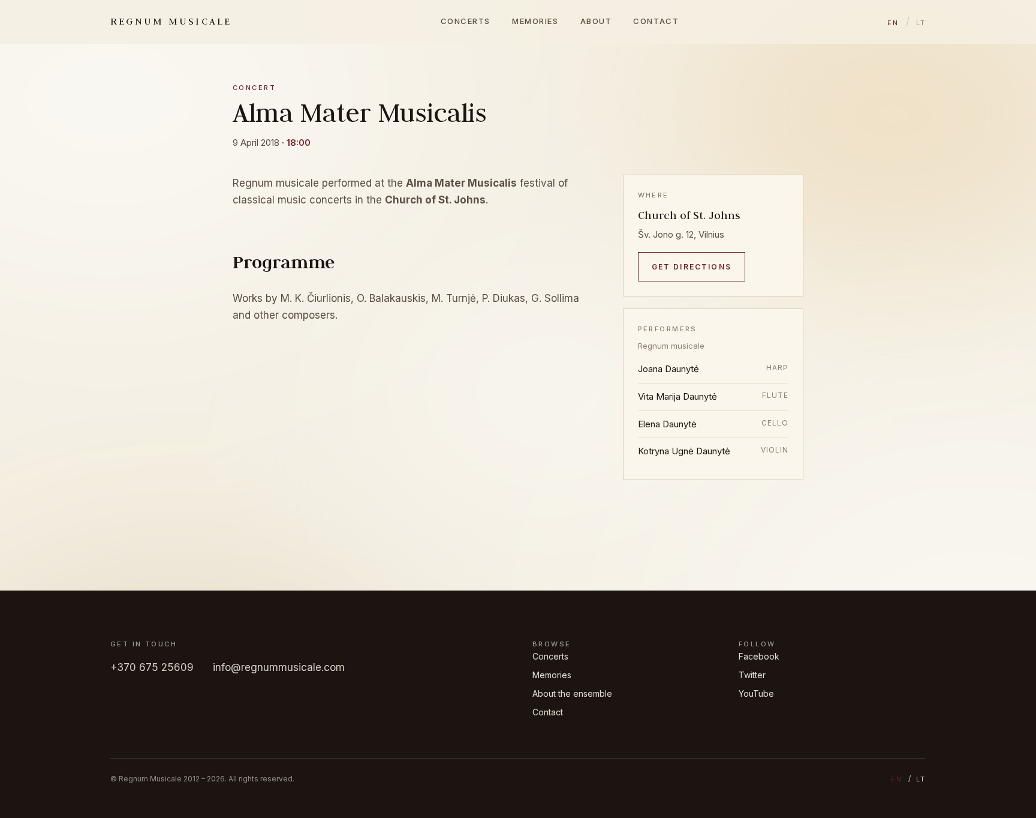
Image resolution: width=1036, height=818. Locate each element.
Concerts (465, 21)
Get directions (691, 266)
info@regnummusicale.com (279, 667)
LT (921, 23)
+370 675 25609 (152, 667)
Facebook (759, 656)
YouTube (756, 693)
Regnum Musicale (171, 21)
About (596, 21)
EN (893, 23)
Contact (656, 21)
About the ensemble (572, 693)
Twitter (752, 675)
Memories (535, 21)
